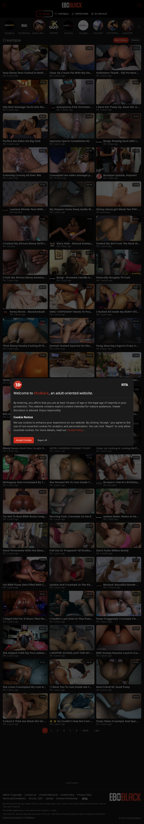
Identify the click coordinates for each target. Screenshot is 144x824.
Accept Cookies (24, 440)
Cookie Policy (75, 430)
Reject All (42, 440)
